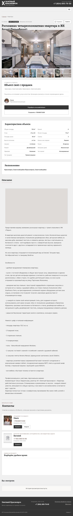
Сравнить (67, 21)
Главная (4, 16)
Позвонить (18, 426)
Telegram (26, 426)
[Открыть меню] (69, 9)
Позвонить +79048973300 (36, 112)
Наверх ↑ (68, 512)
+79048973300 (19, 421)
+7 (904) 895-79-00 (42, 504)
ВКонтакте (68, 504)
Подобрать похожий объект (36, 107)
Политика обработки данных (63, 501)
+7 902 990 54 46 (20, 439)
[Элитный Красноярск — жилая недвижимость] (10, 3)
